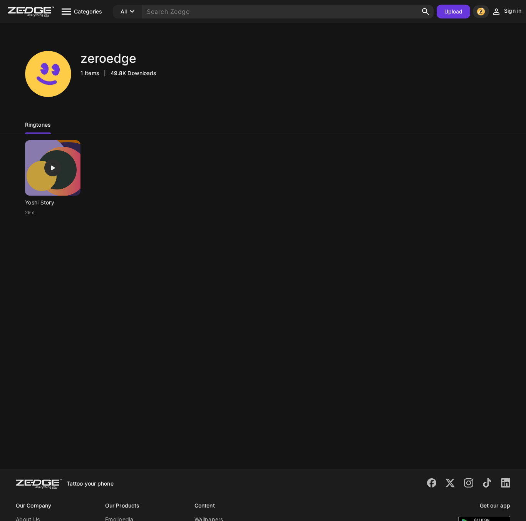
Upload (453, 11)
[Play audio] (52, 167)
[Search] (425, 11)
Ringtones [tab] (38, 124)
